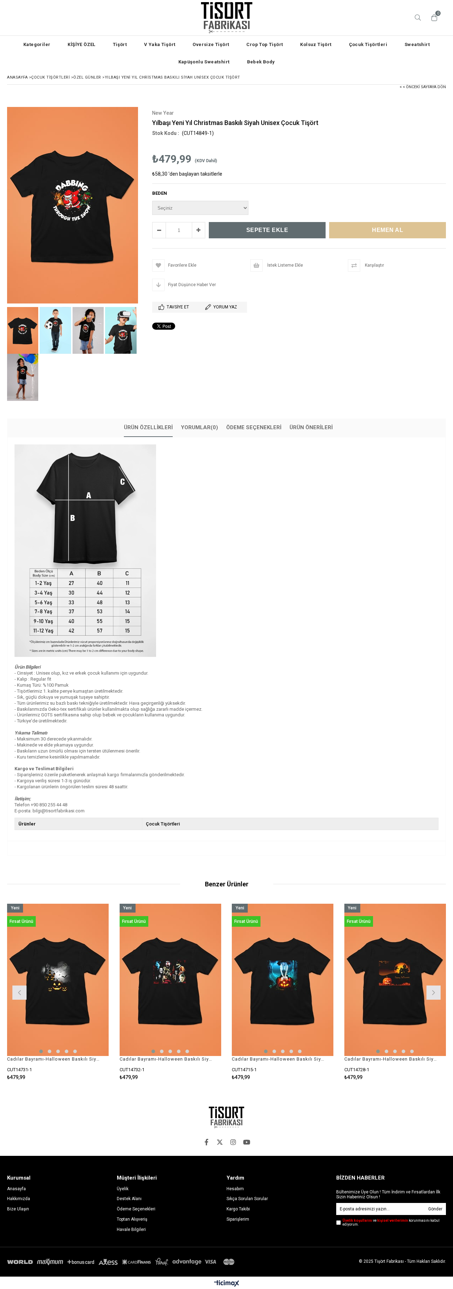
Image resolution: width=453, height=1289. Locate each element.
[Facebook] (206, 1142)
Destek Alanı (129, 1198)
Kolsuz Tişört (315, 44)
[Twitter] (219, 1142)
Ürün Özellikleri (148, 427)
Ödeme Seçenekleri (253, 427)
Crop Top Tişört (264, 44)
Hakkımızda (18, 1198)
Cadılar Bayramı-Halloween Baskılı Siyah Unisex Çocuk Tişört (53, 1059)
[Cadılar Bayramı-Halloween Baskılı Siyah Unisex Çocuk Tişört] (58, 980)
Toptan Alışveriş (132, 1219)
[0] (432, 18)
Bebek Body (261, 61)
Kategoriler (36, 44)
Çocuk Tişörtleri (368, 44)
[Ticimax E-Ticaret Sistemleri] (226, 1283)
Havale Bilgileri (131, 1229)
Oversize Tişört (211, 44)
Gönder (435, 1208)
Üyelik (122, 1188)
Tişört (120, 44)
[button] (41, 1051)
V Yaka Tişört (159, 44)
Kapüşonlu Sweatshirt (204, 61)
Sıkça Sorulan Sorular (247, 1198)
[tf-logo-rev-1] (226, 1117)
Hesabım (235, 1188)
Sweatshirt (417, 44)
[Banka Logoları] (122, 1262)
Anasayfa (16, 1188)
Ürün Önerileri (311, 427)
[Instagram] (233, 1142)
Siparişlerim (237, 1219)
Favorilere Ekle (58, 992)
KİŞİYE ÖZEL (81, 44)
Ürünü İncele (82, 992)
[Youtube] (246, 1142)
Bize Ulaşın (18, 1208)
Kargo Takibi (238, 1208)
